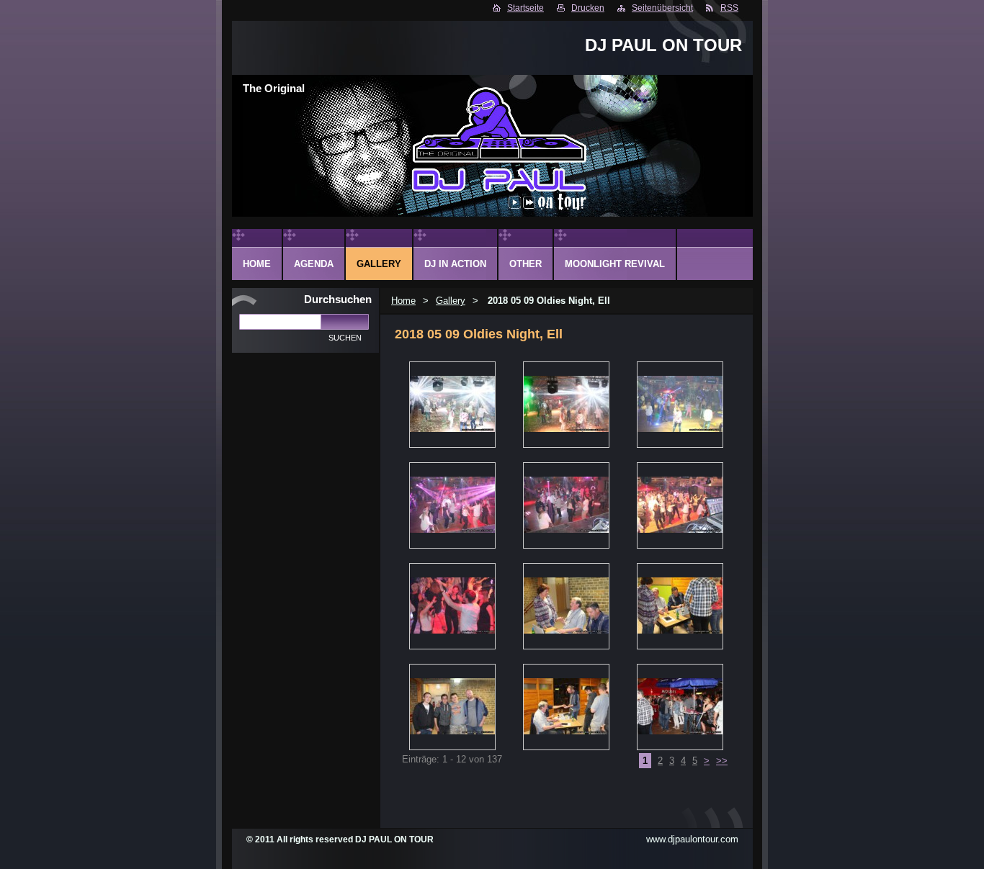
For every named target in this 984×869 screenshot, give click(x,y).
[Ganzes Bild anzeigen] (452, 404)
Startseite (525, 8)
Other (525, 263)
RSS (729, 8)
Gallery (450, 300)
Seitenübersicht (662, 8)
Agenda (314, 263)
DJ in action (455, 263)
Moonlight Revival (615, 263)
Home (403, 300)
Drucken (587, 8)
